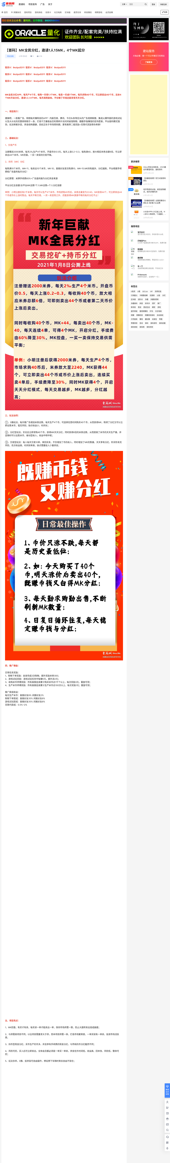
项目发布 (32, 4)
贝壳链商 (134, 319)
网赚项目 (139, 315)
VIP (151, 291)
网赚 (132, 315)
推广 (159, 303)
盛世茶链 (134, 311)
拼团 (141, 303)
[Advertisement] (148, 114)
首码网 (142, 327)
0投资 (133, 291)
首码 (146, 323)
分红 (163, 295)
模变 (153, 307)
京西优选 (158, 291)
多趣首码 (134, 303)
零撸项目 (134, 323)
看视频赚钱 (144, 311)
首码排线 (134, 327)
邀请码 (22, 4)
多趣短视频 (154, 299)
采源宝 (154, 319)
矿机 (151, 311)
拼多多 (147, 303)
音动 (141, 323)
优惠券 (152, 295)
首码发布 (153, 323)
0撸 (138, 291)
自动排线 (160, 315)
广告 (42, 4)
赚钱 (141, 319)
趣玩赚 (147, 319)
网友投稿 (10, 56)
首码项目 (150, 327)
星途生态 (146, 307)
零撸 (160, 319)
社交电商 (158, 311)
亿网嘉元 (134, 295)
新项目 (133, 307)
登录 (153, 4)
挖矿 (153, 303)
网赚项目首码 (150, 315)
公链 (158, 295)
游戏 (159, 307)
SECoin (145, 291)
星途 (139, 307)
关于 (50, 4)
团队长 (140, 299)
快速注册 (163, 4)
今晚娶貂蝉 (144, 295)
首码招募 (162, 323)
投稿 (165, 12)
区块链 (133, 299)
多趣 (146, 299)
